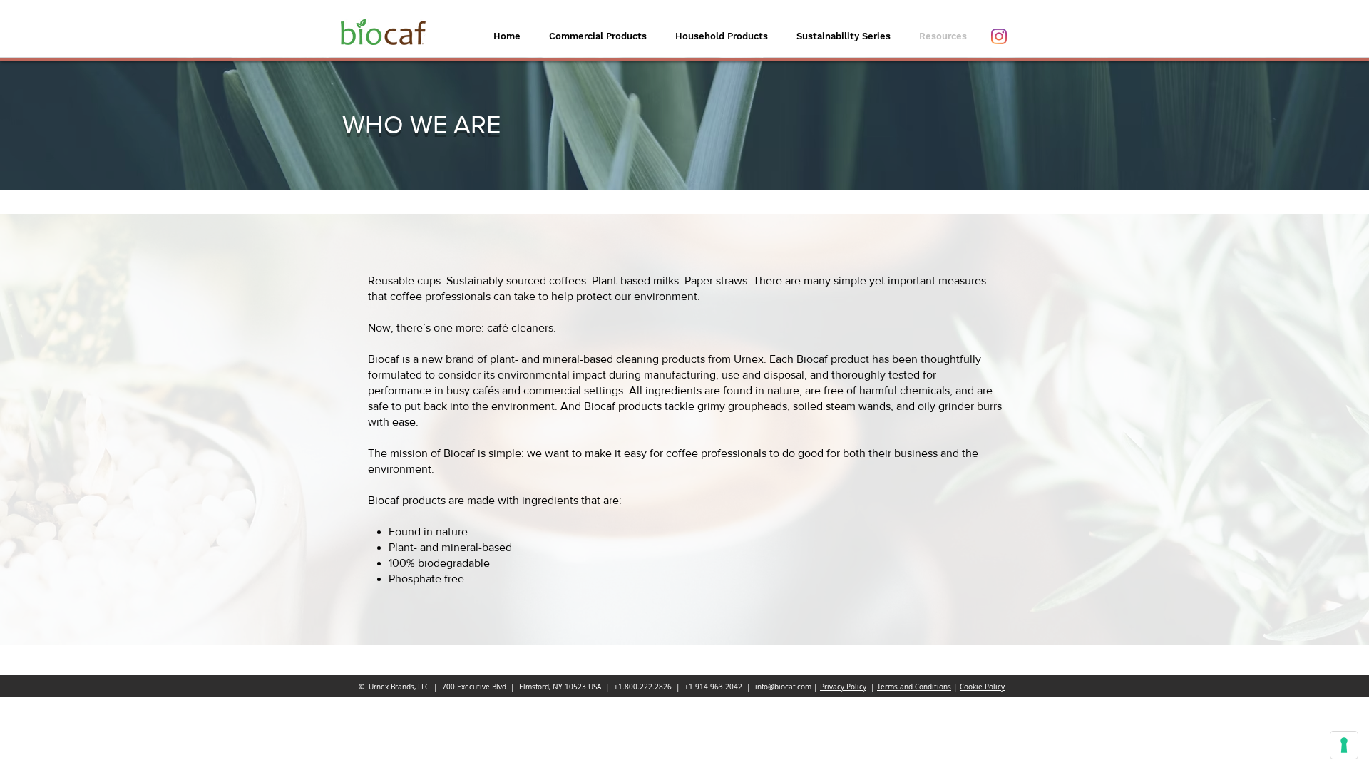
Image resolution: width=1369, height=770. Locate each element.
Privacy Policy (843, 687)
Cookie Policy (982, 687)
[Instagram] (999, 36)
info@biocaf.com (783, 687)
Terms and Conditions (914, 687)
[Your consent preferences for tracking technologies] (1344, 745)
